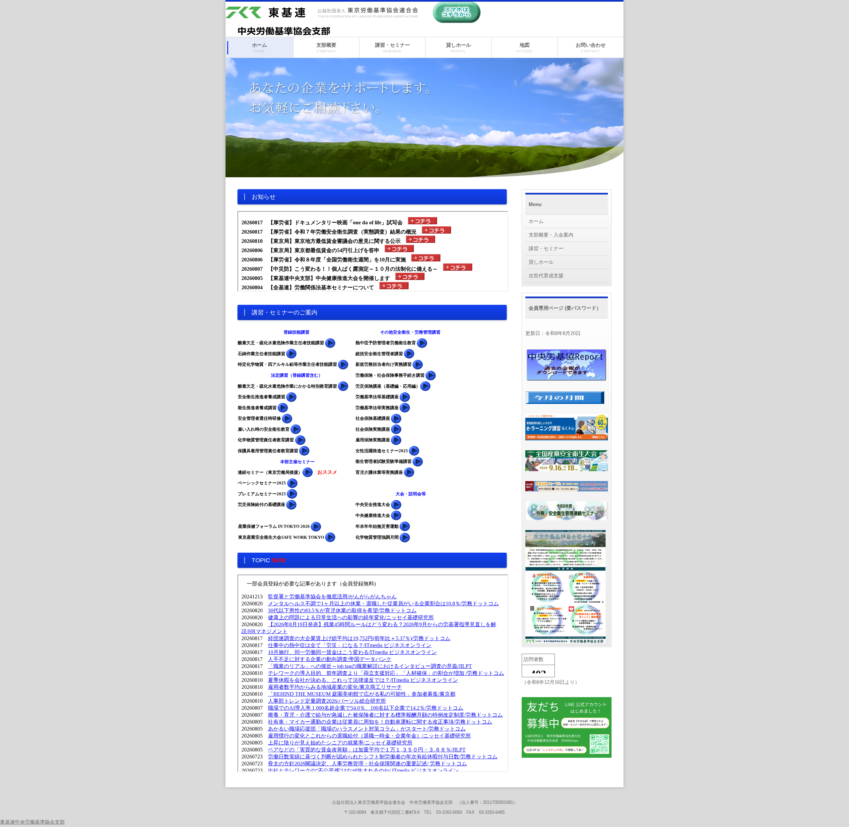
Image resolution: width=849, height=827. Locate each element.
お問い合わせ (591, 47)
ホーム (259, 47)
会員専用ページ (547, 308)
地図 (524, 47)
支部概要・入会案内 (551, 235)
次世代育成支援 (546, 275)
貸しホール (458, 47)
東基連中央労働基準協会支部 (32, 822)
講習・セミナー (392, 47)
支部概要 (326, 47)
